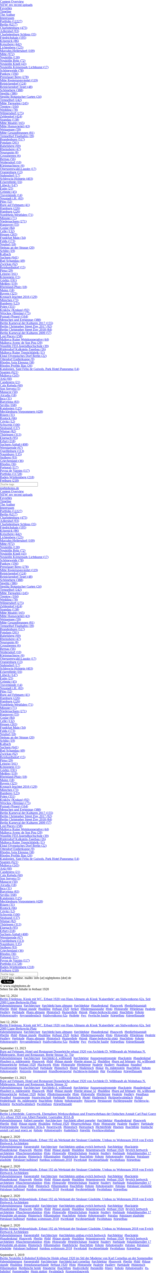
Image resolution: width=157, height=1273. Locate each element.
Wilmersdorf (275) (12, 113)
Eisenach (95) (9, 438)
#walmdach (56, 1271)
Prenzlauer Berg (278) (14, 77)
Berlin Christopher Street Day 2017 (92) (26, 326)
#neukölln (96, 1268)
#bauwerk (116, 1005)
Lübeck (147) (9, 185)
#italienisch (86, 1068)
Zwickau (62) (9, 264)
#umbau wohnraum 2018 (55, 1159)
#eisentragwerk (95, 1150)
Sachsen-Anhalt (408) (14, 444)
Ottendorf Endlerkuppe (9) (17, 359)
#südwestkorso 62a (55, 1015)
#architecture (32, 1005)
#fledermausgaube (92, 1009)
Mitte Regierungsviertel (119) (19, 80)
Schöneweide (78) (12, 70)
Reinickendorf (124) (13, 83)
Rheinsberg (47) (10, 149)
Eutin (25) (6, 188)
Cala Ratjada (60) (11, 385)
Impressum (7, 18)
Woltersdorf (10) (10, 162)
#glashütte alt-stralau (13, 1156)
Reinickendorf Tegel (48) (16, 87)
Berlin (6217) (8, 24)
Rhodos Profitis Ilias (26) (16, 365)
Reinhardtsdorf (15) (12, 267)
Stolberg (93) (8, 457)
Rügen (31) (7, 415)
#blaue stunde (28, 1009)
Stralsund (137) (10, 428)
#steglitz (85, 1130)
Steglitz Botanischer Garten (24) (20, 96)
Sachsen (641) (9, 257)
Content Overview (12, 491)
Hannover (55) (9, 224)
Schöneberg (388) (11, 90)
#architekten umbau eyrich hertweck (82, 1146)
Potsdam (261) (9, 142)
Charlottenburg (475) (13, 28)
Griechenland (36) (12, 461)
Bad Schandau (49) (12, 260)
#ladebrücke (70, 1156)
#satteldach (71, 1130)
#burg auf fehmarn (124, 1061)
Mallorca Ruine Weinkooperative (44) (24, 339)
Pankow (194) (9, 73)
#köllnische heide (30, 1268)
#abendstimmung (11, 1005)
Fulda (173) (7, 241)
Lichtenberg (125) (11, 47)
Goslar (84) (7, 228)
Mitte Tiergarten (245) (14, 103)
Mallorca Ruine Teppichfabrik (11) (22, 352)
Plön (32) (6, 201)
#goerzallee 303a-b (32, 1127)
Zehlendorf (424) (11, 116)
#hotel (74, 1068)
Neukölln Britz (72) (12, 60)
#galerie (150, 1009)
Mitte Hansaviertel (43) (15, 126)
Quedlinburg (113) (12, 451)
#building (44, 1009)
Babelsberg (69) (10, 146)
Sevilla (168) (8, 405)
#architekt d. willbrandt (57, 1058)
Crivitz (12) (7, 421)
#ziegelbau (117, 1015)
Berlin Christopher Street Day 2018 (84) (26, 329)
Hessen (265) (8, 234)
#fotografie (121, 1009)
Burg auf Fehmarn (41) (15, 205)
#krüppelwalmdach (120, 1097)
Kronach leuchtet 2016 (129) (18, 297)
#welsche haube (98, 1015)
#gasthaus (122, 1064)
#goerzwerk (54, 1127)
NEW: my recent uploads (16, 5)
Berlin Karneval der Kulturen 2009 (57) (25, 333)
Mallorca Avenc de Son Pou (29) (21, 342)
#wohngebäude (98, 1159)
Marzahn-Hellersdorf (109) (17, 50)
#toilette (74, 1015)
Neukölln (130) (10, 57)
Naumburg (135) (11, 454)
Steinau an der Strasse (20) (17, 247)
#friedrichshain (77, 1153)
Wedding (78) (9, 110)
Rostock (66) (8, 418)
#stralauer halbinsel (25, 1159)
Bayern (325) (8, 293)
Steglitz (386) (8, 93)
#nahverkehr (81, 1268)
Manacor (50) (9, 392)
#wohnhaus (114, 1071)
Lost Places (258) (11, 336)
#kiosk (83, 1012)
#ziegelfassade (135, 1015)
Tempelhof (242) (11, 100)
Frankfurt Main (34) (13, 237)
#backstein (125, 1058)
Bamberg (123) (10, 303)
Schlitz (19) (7, 251)
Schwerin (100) (10, 424)
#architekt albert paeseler (79, 1120)
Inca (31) (6, 398)
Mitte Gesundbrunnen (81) (17, 132)
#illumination (52, 1156)
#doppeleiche (8, 1064)
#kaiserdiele (69, 1012)
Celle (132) (7, 231)
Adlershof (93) (9, 31)
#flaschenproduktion (29, 1153)
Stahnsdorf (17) (10, 175)
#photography (9, 1015)
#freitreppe (84, 1064)
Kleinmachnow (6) (12, 165)
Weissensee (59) (10, 129)
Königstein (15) (10, 277)
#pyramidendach (30, 1015)
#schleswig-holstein (86, 1071)
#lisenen (118, 1127)
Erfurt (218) (7, 441)
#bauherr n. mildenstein (15, 1061)
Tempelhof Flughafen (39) (17, 136)
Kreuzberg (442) (10, 44)
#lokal (99, 1068)
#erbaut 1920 (60, 1009)
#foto (109, 1009)
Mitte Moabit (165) (12, 123)
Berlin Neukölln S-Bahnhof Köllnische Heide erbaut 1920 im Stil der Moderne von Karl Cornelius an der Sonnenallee (76, 1258)
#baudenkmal (99, 1005)
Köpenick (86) (9, 41)
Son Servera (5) (10, 388)
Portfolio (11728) (11, 474)
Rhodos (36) (8, 464)
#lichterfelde (103, 1127)
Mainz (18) (7, 290)
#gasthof (136, 1064)
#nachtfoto (126, 1012)
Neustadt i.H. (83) (11, 198)
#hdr (31, 1186)
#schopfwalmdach (23, 1104)
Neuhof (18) (8, 244)
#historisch (53, 1012)
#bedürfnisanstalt (135, 1005)
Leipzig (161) (9, 274)
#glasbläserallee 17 (139, 1153)
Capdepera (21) (10, 382)
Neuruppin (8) (9, 152)
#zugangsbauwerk (77, 1271)
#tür (102, 1071)
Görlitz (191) (8, 280)
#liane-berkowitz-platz (103, 1012)
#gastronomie (8, 1068)
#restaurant (40, 1071)
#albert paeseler (34, 1120)
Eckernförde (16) (11, 182)
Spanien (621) (9, 372)
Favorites (6, 8)
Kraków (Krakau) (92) (14, 310)
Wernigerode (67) (11, 447)
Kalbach (5, 254)
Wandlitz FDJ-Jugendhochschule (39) (24, 346)
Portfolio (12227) (11, 21)
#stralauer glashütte (139, 1186)
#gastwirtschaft (28, 1068)
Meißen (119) (8, 283)
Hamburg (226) (10, 208)
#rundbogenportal (60, 1071)
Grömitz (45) (8, 192)
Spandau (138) (9, 119)
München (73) (9, 300)
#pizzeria (25, 1071)
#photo (139, 1012)
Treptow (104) (9, 106)
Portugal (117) (9, 467)
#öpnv (109, 1268)
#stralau (130, 1156)
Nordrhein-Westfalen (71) (16, 215)
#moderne (49, 1268)
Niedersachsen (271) (13, 221)
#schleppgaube (122, 1100)
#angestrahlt (31, 1146)
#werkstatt (80, 1159)
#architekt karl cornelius (74, 1261)
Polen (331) (7, 306)
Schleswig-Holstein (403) (16, 178)
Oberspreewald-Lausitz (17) (18, 169)
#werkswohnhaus (103, 1130)
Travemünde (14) (11, 195)
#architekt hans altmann (57, 1005)
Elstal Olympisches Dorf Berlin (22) (23, 356)
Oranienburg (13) (11, 172)
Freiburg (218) (9, 480)
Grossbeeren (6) (10, 155)
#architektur (81, 1005)
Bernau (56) (8, 159)
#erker (75, 1009)
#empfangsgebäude (36, 1264)
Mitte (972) (7, 54)
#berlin (4, 1009)
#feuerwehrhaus (81, 1123)
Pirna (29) (6, 270)
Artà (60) (6, 379)
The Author (7, 14)
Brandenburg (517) (12, 139)
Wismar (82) (8, 431)
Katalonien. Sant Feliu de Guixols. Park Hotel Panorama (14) (39, 369)
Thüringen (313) (10, 434)
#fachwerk (44, 1064)
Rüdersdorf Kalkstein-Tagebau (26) (23, 349)
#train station (39, 1271)
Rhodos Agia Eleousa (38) (17, 362)
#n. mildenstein (115, 1068)
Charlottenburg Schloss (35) (18, 34)
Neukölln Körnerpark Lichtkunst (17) (24, 67)
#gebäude (18, 1012)
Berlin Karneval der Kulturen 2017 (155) (26, 323)
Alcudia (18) (8, 395)
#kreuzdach (86, 1127)
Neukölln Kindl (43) (13, 64)
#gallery (5, 1012)
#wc (83, 1015)
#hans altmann (35, 1012)
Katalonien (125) (11, 408)
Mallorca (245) (9, 375)
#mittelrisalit (8, 1100)
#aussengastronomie (103, 1058)
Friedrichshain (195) (13, 37)
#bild (14, 1009)
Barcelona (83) (9, 401)
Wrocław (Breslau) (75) (15, 313)
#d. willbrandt (146, 1061)
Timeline (5, 11)
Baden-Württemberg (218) (17, 477)
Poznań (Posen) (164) (14, 316)
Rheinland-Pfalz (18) (13, 287)
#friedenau (137, 1009)
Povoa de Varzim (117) (15, 470)
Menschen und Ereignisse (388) (20, 319)
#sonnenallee (20, 1271)
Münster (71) (8, 218)
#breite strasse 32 (85, 1061)
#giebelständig (9, 1127)
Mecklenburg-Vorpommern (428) (21, 411)
